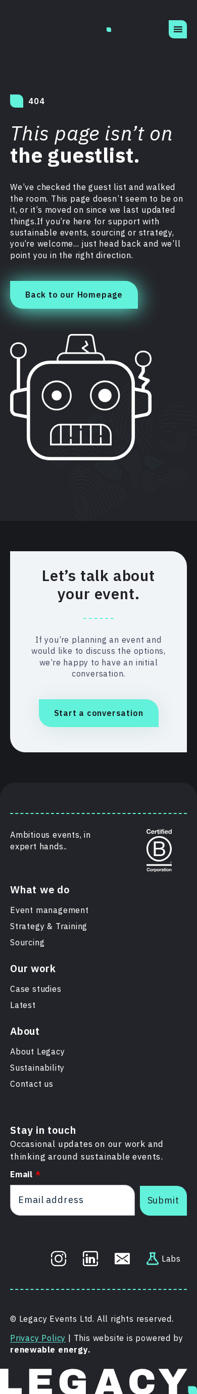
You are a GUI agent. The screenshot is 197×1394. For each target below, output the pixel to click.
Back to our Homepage (74, 295)
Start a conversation (98, 713)
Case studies (36, 989)
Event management (49, 910)
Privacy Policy (38, 1338)
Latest (23, 1005)
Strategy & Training (48, 926)
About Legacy (37, 1051)
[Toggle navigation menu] (178, 29)
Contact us (32, 1084)
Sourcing (27, 942)
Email (25, 1174)
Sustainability (37, 1068)
